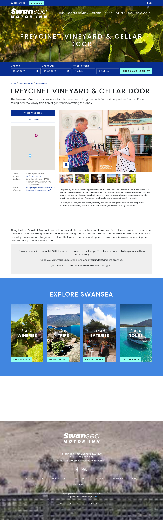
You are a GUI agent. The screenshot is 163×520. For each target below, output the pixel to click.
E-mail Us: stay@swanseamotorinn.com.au (81, 460)
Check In (16, 65)
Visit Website (33, 112)
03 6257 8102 (19, 3)
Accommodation (53, 478)
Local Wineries (41, 83)
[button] (36, 136)
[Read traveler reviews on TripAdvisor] (150, 3)
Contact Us (81, 484)
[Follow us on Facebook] (147, 3)
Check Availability (136, 71)
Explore (118, 478)
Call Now (33, 119)
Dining (99, 478)
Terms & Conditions (68, 503)
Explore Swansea (26, 83)
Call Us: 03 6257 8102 (81, 457)
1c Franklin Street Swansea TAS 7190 (81, 453)
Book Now (36, 3)
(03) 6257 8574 (33, 176)
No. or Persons (81, 65)
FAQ (134, 478)
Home (13, 83)
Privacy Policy (97, 503)
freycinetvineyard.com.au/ (38, 190)
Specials (80, 478)
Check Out (48, 65)
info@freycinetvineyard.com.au (40, 187)
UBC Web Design (84, 496)
